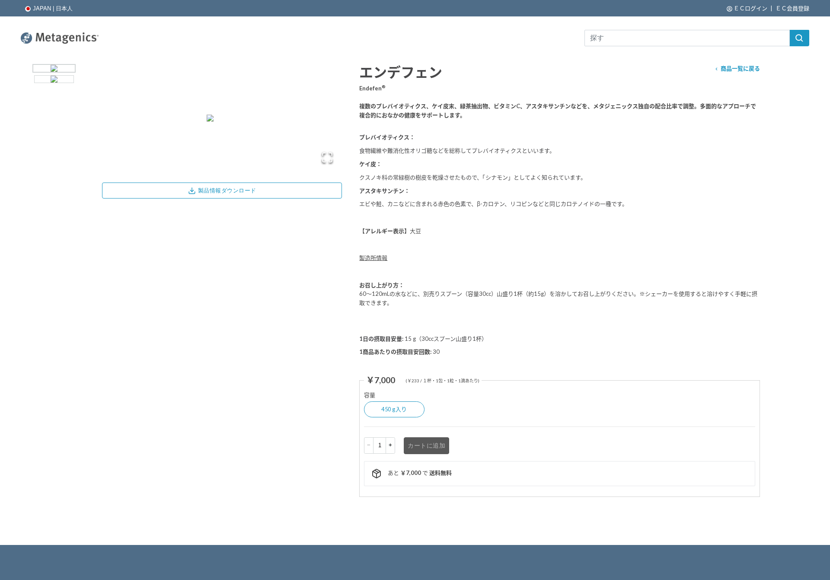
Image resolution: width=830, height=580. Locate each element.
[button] (799, 38)
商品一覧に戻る (740, 68)
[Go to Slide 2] (54, 79)
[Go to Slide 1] (54, 68)
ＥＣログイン (750, 8)
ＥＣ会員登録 (792, 8)
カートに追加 (426, 445)
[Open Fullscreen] (327, 157)
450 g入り (394, 409)
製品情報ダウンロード (227, 190)
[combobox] (696, 38)
